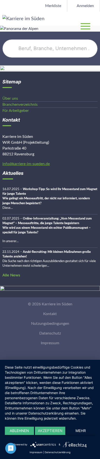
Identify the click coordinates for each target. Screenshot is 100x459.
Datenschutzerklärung (57, 452)
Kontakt (50, 314)
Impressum (50, 343)
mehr (80, 430)
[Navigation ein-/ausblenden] (96, 18)
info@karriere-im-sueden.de (26, 164)
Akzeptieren (50, 430)
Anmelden (85, 6)
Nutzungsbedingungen (50, 324)
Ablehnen (19, 430)
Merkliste (52, 6)
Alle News (11, 275)
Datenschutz (50, 333)
